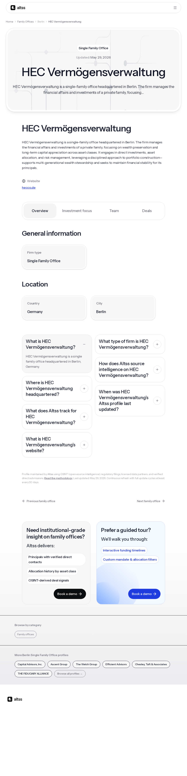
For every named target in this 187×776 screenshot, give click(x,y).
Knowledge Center (119, 732)
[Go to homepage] (17, 7)
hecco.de (28, 188)
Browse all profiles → (70, 673)
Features (68, 711)
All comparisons (95, 707)
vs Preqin (92, 715)
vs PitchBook (94, 721)
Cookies (144, 766)
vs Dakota (93, 734)
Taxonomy (142, 741)
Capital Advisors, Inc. (30, 664)
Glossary (141, 734)
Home (9, 21)
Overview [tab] (40, 211)
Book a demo (67, 594)
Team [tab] (114, 211)
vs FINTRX (93, 728)
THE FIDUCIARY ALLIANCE (33, 673)
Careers (166, 730)
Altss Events (120, 723)
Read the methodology (58, 478)
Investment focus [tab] (77, 211)
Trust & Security (103, 766)
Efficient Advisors (116, 664)
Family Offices (25, 21)
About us (166, 704)
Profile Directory (142, 713)
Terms (132, 766)
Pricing (67, 730)
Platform (68, 704)
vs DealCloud (95, 747)
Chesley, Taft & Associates (151, 664)
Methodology (169, 717)
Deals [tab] (147, 211)
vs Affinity (93, 741)
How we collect (170, 711)
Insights (116, 711)
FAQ (114, 741)
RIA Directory (144, 721)
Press (164, 723)
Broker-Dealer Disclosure (166, 766)
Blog (114, 704)
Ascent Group (59, 664)
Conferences (120, 717)
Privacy (120, 766)
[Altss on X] (11, 728)
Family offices (25, 634)
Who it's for (69, 717)
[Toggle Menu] (175, 7)
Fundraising (69, 723)
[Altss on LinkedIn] (21, 728)
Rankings (141, 704)
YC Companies (145, 728)
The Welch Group (86, 664)
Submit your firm (168, 739)
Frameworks (143, 747)
